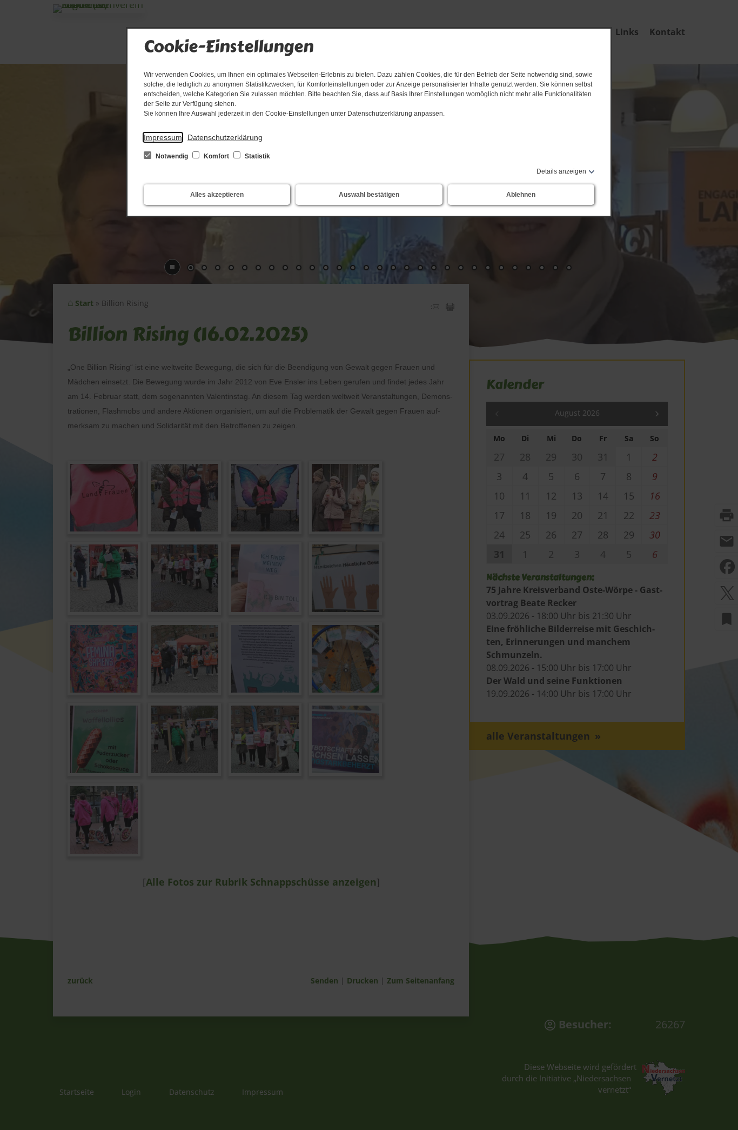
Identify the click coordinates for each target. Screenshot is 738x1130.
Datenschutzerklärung (225, 137)
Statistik (256, 156)
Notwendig (172, 156)
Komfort (216, 156)
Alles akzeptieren (217, 194)
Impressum (163, 137)
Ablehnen (520, 194)
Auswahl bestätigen (369, 194)
